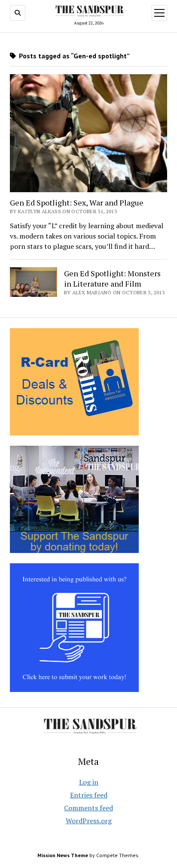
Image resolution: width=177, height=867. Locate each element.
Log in (88, 782)
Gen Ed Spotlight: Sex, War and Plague (76, 202)
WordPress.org (89, 820)
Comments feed (88, 808)
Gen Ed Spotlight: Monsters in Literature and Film (112, 278)
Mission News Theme (62, 855)
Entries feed (88, 795)
